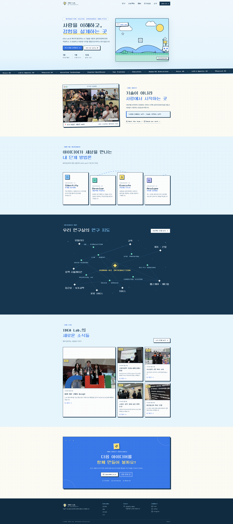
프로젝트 (131, 3)
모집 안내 (124, 474)
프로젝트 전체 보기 (159, 231)
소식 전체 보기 (161, 340)
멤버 (139, 3)
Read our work (152, 121)
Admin (168, 521)
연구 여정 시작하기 (71, 48)
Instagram (117, 480)
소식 (155, 3)
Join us (165, 3)
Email (155, 506)
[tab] (109, 119)
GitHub (106, 480)
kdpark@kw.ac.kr (110, 474)
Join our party (91, 48)
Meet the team (134, 121)
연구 (123, 3)
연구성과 (147, 3)
